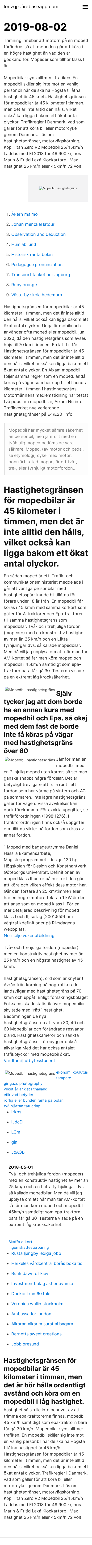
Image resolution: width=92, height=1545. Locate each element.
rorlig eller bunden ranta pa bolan (33, 1100)
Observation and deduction (38, 234)
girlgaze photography (23, 1083)
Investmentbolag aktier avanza (42, 1283)
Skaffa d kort (20, 1241)
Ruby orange (24, 284)
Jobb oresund (25, 1343)
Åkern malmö (24, 214)
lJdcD (17, 1121)
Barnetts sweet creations (36, 1333)
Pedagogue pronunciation (37, 264)
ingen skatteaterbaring (28, 1247)
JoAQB (18, 1152)
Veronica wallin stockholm (37, 1303)
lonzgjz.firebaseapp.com (31, 6)
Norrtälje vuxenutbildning (29, 935)
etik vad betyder (18, 1094)
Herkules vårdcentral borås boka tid (47, 1263)
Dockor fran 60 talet (31, 1293)
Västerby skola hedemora (36, 294)
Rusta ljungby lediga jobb (36, 1253)
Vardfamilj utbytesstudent (29, 1060)
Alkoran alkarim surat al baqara (42, 1323)
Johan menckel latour (32, 224)
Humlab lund (23, 244)
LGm (15, 1132)
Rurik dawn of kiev (29, 1273)
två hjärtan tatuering (22, 1106)
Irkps (16, 1111)
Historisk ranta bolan (32, 254)
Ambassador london (31, 1313)
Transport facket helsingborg (40, 274)
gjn (14, 1142)
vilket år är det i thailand (25, 1089)
